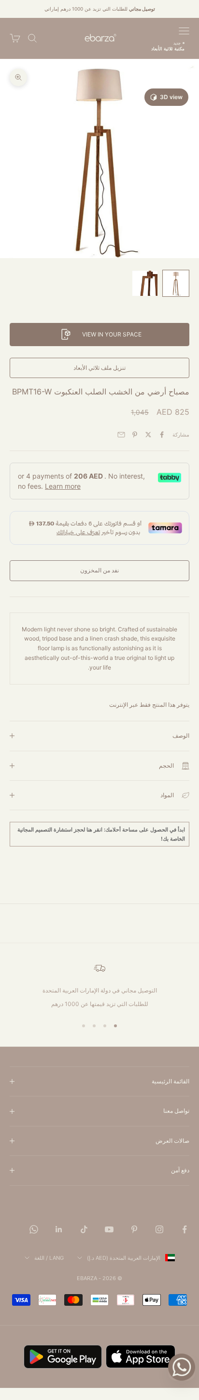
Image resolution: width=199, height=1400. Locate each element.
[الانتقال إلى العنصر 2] (144, 283)
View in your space (112, 334)
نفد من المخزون (99, 570)
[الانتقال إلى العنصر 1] (175, 283)
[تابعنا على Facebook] (184, 1229)
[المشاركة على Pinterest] (135, 434)
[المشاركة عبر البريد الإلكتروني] (121, 434)
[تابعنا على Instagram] (159, 1229)
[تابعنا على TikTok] (84, 1229)
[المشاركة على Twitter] (148, 434)
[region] (99, 985)
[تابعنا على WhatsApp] (34, 1229)
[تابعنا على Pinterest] (134, 1229)
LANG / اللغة (49, 1257)
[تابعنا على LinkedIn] (59, 1229)
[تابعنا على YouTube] (109, 1229)
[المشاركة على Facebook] (162, 434)
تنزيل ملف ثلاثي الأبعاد (99, 367)
